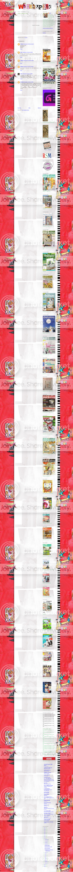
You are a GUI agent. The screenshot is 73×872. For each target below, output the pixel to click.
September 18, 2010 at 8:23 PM (28, 60)
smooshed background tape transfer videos (49, 850)
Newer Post (19, 107)
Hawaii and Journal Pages (47, 783)
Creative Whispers (47, 774)
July (45, 854)
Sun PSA (45, 822)
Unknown (21, 43)
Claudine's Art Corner (47, 772)
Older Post (39, 107)
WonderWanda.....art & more (48, 821)
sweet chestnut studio (47, 810)
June (45, 855)
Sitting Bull (45, 795)
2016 (45, 829)
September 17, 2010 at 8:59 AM (29, 43)
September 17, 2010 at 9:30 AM (28, 52)
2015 (45, 830)
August (46, 852)
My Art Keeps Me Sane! (48, 796)
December (45, 803)
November (46, 840)
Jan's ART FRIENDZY (47, 778)
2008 (45, 866)
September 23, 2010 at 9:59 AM (28, 66)
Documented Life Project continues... (49, 811)
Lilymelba (22, 81)
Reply (21, 48)
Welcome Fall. (46, 775)
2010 (45, 838)
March (46, 860)
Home (29, 107)
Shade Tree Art (46, 805)
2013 (45, 833)
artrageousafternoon (47, 770)
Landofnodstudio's (47, 788)
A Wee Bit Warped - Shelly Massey (48, 765)
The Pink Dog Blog (47, 815)
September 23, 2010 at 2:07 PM (27, 73)
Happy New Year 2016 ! (47, 768)
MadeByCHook (46, 794)
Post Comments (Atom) (25, 110)
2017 (45, 827)
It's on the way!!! (46, 766)
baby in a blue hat (47, 848)
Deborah (21, 66)
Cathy (21, 73)
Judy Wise (45, 783)
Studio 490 (45, 807)
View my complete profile (48, 28)
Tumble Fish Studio (47, 819)
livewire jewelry (46, 792)
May (45, 857)
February (46, 861)
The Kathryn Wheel (47, 813)
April (46, 858)
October (46, 842)
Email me (44, 32)
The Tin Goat (46, 817)
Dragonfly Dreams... (47, 777)
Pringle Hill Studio (47, 800)
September (46, 843)
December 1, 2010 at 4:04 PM (28, 81)
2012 (45, 835)
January (46, 863)
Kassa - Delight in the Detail (48, 785)
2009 (45, 864)
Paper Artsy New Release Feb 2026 (49, 814)
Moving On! (45, 801)
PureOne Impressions (47, 802)
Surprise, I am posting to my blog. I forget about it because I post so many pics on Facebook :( (49, 780)
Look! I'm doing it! (46, 820)
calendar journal (47, 845)
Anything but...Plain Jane (48, 767)
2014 (45, 832)
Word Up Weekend (46, 773)
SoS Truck (45, 805)
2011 (45, 836)
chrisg (21, 52)
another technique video (23, 13)
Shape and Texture (46, 770)
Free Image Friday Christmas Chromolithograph (48, 790)
